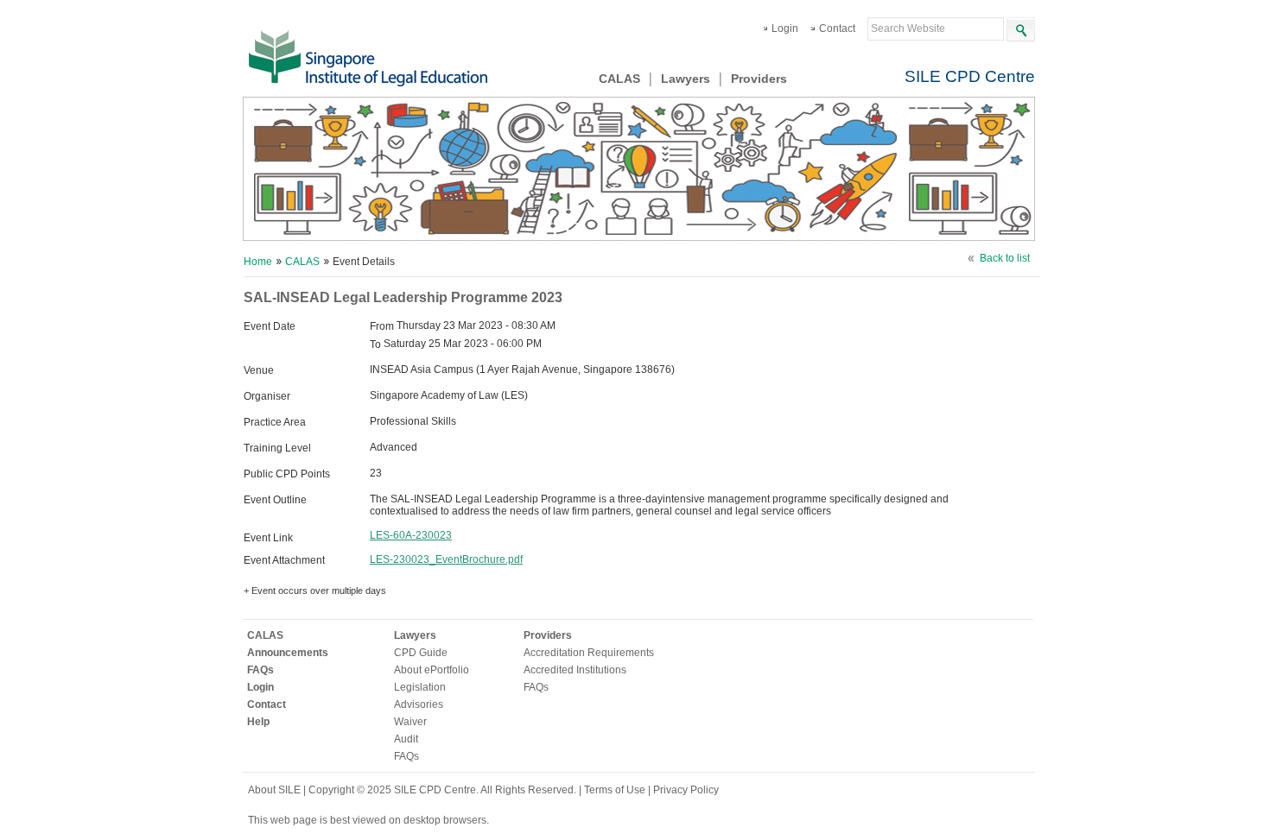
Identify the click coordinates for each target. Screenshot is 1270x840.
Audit (406, 739)
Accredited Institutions (575, 670)
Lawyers (685, 78)
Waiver (410, 722)
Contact (837, 28)
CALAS (619, 78)
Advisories (418, 704)
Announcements (287, 653)
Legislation (420, 687)
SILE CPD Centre (970, 76)
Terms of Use (616, 790)
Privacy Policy (686, 790)
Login (785, 28)
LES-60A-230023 (411, 535)
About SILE (274, 790)
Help (258, 722)
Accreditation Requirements (589, 653)
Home (258, 262)
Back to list (1005, 258)
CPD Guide (421, 653)
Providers (759, 78)
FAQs (260, 670)
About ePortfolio (431, 670)
